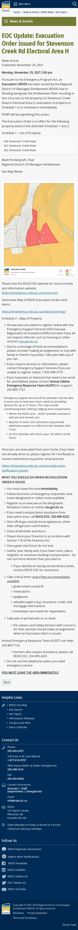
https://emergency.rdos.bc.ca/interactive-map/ (34, 311)
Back (7, 682)
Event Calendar (18, 727)
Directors (13, 788)
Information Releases (22, 718)
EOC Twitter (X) (17, 882)
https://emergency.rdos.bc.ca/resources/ (30, 293)
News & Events (31, 12)
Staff (24, 788)
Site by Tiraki (69, 924)
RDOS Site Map (18, 705)
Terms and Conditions (25, 918)
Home (17, 12)
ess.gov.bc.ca (28, 341)
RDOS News (47, 12)
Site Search (15, 709)
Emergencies (34, 791)
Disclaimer (18, 913)
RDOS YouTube (17, 889)
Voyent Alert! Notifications (23, 856)
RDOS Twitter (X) (17, 876)
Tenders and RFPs (20, 723)
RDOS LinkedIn (16, 870)
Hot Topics (15, 714)
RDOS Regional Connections (25, 849)
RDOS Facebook (17, 863)
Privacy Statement (37, 913)
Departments (15, 791)
